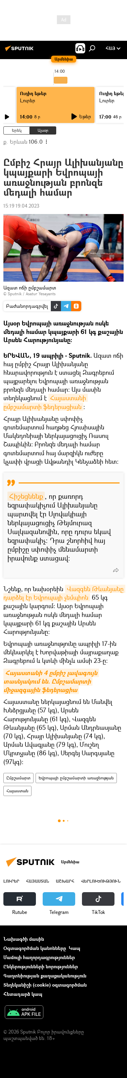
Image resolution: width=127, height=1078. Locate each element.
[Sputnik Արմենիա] (20, 51)
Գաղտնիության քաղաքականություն (44, 975)
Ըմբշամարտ (18, 778)
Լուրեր (27, 100)
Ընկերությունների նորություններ (40, 966)
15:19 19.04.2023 (21, 205)
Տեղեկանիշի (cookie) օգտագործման (45, 985)
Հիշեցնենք (26, 496)
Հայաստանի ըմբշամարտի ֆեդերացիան (45, 402)
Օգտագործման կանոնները (34, 948)
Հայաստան (17, 791)
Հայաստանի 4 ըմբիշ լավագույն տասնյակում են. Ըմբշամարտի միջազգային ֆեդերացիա (51, 681)
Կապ (74, 948)
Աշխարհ (65, 881)
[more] (116, 570)
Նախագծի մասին (23, 939)
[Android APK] (24, 1012)
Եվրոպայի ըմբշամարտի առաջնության (76, 778)
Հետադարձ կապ (22, 994)
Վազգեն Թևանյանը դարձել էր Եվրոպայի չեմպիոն (64, 593)
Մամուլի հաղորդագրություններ (39, 957)
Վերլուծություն (101, 881)
